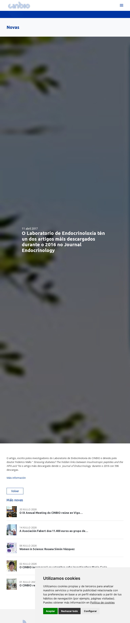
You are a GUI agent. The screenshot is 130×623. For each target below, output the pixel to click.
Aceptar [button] (50, 611)
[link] (102, 602)
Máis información (16, 477)
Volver (15, 491)
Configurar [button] (90, 611)
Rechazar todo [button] (69, 611)
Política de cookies (102, 602)
